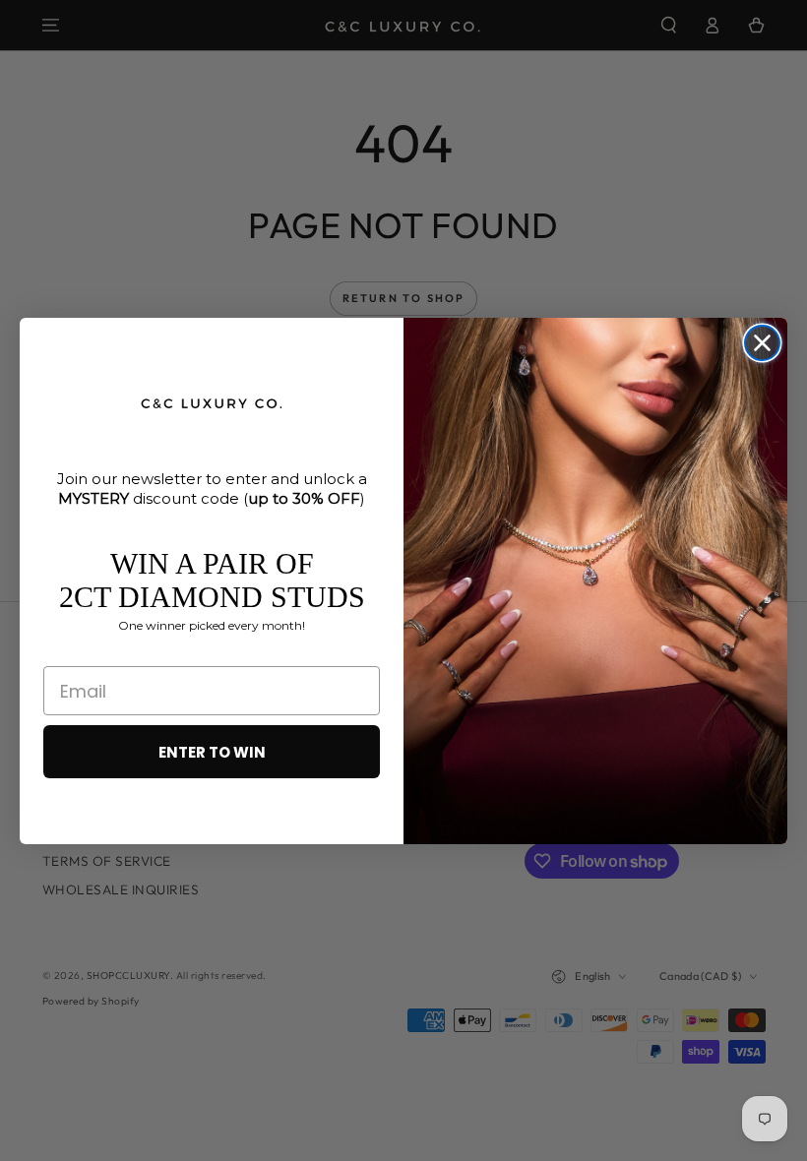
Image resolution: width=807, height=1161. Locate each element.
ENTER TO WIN (212, 752)
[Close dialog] (762, 343)
